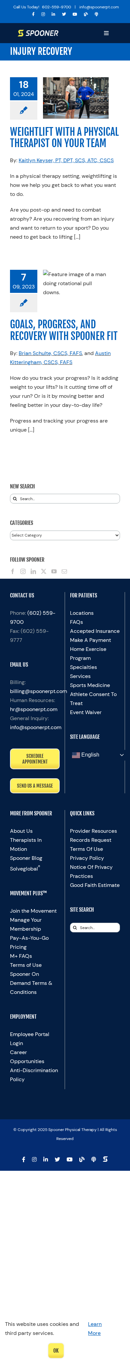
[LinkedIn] (33, 571)
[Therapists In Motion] (96, 14)
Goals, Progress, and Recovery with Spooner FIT (64, 330)
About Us (21, 830)
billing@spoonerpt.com (38, 691)
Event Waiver (86, 712)
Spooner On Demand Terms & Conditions (31, 983)
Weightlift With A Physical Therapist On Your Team (64, 137)
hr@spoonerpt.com (33, 709)
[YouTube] (54, 571)
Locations (82, 612)
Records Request (90, 839)
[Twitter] (43, 571)
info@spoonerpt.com (35, 727)
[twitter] (64, 14)
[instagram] (43, 14)
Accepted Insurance (95, 631)
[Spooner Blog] (86, 14)
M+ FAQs (21, 955)
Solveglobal (25, 868)
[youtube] (75, 14)
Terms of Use (26, 965)
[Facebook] (12, 571)
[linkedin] (53, 14)
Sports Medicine (90, 685)
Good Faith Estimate (95, 885)
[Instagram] (23, 571)
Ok (56, 1350)
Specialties (83, 667)
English (89, 755)
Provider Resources (93, 830)
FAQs (76, 622)
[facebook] (33, 14)
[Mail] (64, 571)
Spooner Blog (26, 858)
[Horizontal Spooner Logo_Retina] (38, 32)
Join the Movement (33, 910)
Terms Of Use (86, 849)
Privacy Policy (87, 858)
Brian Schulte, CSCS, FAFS (50, 353)
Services (80, 676)
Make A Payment (90, 640)
